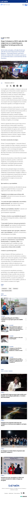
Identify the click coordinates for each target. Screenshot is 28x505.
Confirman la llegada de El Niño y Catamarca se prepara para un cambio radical (12, 319)
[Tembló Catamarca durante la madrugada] (4, 339)
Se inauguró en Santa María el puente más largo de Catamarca (13, 451)
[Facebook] (14, 86)
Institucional (11, 493)
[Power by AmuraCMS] (23, 496)
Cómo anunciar (17, 493)
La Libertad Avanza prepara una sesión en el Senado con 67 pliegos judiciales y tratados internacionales (13, 396)
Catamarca (4, 288)
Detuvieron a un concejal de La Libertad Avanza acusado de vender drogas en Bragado (12, 479)
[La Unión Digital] (4, 1)
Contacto (6, 493)
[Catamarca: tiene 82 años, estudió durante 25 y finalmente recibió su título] (4, 349)
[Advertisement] (14, 21)
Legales (16, 489)
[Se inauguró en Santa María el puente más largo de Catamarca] (14, 438)
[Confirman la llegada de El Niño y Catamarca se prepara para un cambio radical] (14, 306)
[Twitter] (11, 86)
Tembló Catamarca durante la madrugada (16, 338)
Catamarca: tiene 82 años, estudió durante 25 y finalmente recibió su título (15, 349)
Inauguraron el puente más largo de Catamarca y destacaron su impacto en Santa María (13, 424)
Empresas (15, 288)
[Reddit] (17, 86)
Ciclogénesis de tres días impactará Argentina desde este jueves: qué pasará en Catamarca (16, 360)
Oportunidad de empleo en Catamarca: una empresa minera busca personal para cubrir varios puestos (16, 328)
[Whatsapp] (7, 86)
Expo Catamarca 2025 (6, 290)
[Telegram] (21, 86)
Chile (10, 288)
